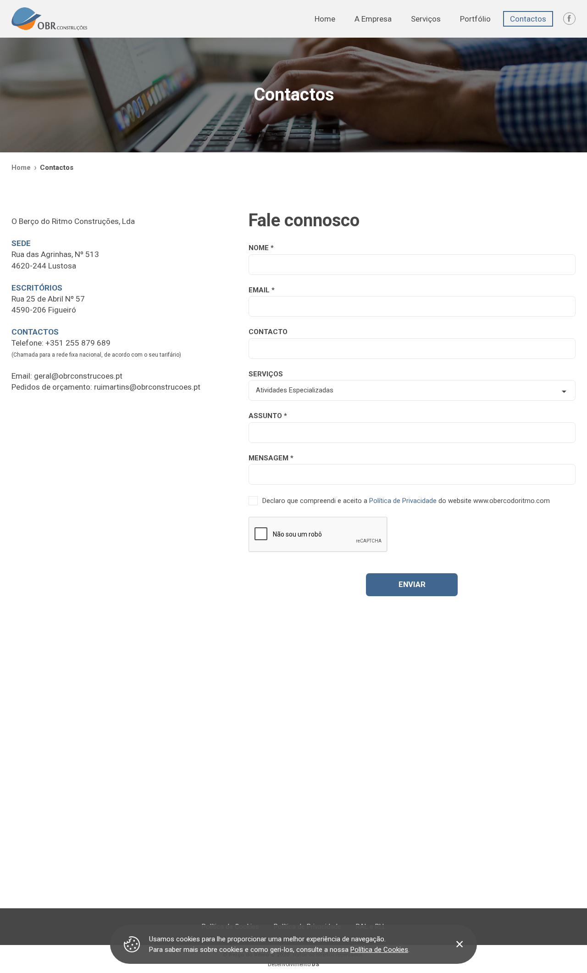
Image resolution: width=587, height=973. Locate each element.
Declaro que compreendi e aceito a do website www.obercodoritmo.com (406, 501)
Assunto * (268, 416)
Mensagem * (271, 458)
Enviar (412, 584)
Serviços (266, 374)
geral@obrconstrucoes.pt (78, 375)
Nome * (261, 248)
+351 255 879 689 (78, 342)
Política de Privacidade (403, 501)
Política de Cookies (379, 949)
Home (21, 168)
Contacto (268, 332)
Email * (262, 290)
